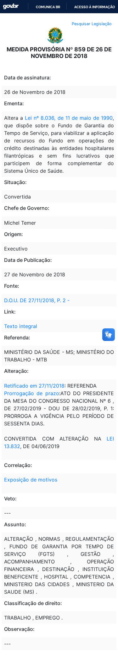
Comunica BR (48, 7)
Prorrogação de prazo (31, 393)
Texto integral (20, 326)
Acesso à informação (94, 7)
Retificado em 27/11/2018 (34, 386)
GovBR (11, 6)
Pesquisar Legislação (92, 23)
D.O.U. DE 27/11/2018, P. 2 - (37, 300)
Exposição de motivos (30, 479)
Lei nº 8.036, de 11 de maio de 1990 (69, 118)
